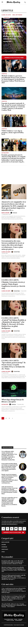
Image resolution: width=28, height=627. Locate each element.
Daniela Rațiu (17, 251)
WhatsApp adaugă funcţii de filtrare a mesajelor (13, 400)
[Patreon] (16, 528)
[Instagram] (7, 528)
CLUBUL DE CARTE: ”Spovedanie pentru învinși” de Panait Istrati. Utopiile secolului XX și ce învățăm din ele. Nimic (14, 364)
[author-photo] (11, 213)
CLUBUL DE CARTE (6, 14)
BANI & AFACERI (5, 212)
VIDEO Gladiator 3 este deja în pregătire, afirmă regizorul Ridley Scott (13, 132)
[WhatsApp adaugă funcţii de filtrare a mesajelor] (14, 389)
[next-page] (12, 418)
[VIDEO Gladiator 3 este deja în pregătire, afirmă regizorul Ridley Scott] (14, 121)
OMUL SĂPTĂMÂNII (17, 14)
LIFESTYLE (6, 17)
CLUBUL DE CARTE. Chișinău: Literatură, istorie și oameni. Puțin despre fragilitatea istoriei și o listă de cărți (13, 284)
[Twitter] (24, 528)
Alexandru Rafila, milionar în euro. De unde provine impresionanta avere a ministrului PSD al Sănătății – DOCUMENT (14, 605)
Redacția (15, 212)
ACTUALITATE (5, 152)
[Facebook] (3, 528)
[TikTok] (20, 528)
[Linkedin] (11, 528)
